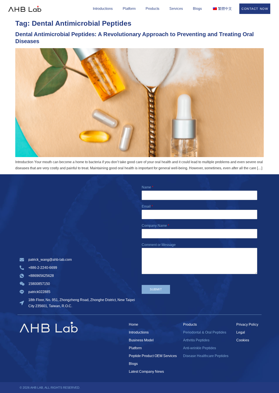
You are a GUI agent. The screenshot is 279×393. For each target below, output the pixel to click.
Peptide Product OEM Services (153, 356)
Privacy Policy (247, 324)
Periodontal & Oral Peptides (204, 332)
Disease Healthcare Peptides (205, 356)
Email (147, 206)
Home (133, 324)
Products (152, 8)
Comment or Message (159, 245)
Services (176, 8)
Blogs (197, 8)
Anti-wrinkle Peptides (199, 348)
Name (147, 187)
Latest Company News (146, 371)
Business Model (141, 340)
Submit (156, 289)
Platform (129, 8)
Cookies (242, 340)
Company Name (155, 225)
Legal (240, 332)
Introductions (103, 8)
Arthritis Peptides (196, 340)
